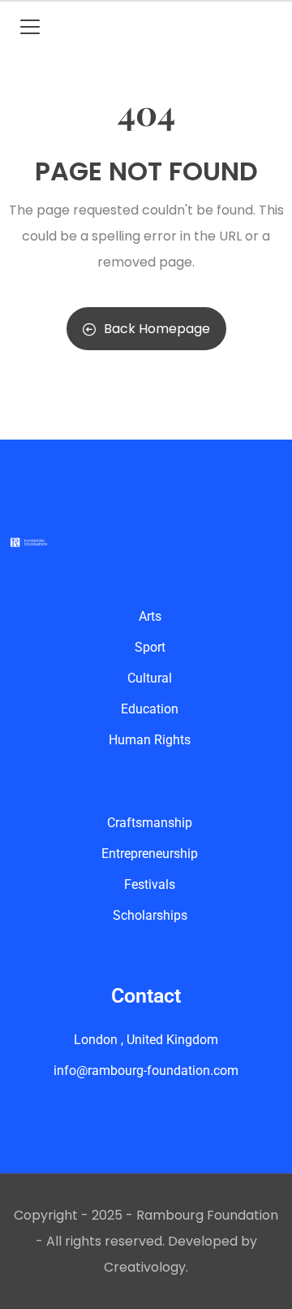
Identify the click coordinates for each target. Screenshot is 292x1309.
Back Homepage (157, 328)
